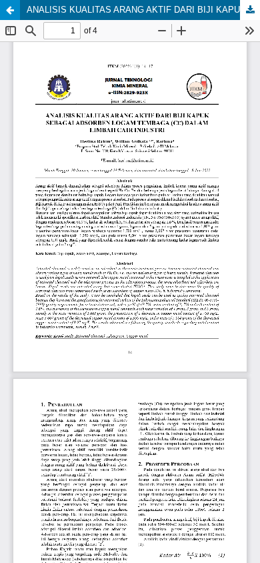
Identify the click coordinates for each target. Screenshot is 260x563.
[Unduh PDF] (250, 10)
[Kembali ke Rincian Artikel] (10, 10)
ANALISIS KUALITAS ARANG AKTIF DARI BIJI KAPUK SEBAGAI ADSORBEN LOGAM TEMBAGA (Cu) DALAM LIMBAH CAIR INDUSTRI (143, 10)
